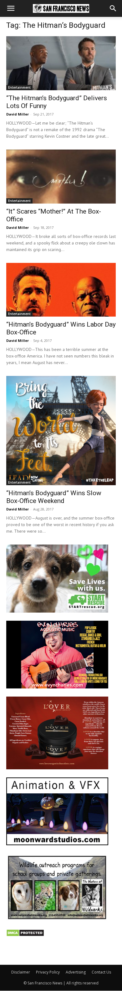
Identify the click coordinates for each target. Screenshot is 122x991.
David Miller (17, 114)
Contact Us (101, 972)
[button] (11, 8)
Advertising (76, 972)
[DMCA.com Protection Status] (25, 935)
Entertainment (19, 87)
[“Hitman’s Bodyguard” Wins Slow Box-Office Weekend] (61, 430)
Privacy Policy (48, 972)
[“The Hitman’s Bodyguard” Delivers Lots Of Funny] (61, 63)
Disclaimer (20, 972)
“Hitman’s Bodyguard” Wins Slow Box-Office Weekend (53, 497)
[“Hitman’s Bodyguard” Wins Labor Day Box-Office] (61, 290)
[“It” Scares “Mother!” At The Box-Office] (61, 177)
